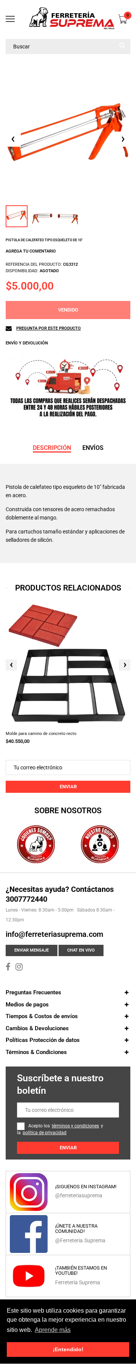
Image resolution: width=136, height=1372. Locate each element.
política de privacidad (44, 1132)
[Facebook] (8, 968)
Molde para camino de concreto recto (41, 733)
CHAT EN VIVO (81, 950)
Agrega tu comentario (31, 251)
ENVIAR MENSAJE (31, 950)
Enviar (68, 786)
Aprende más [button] (53, 1330)
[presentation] (11, 665)
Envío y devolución (27, 343)
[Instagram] (19, 968)
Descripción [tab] (52, 447)
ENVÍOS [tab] (93, 447)
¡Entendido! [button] (68, 1349)
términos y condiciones (75, 1126)
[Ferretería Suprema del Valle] (68, 19)
